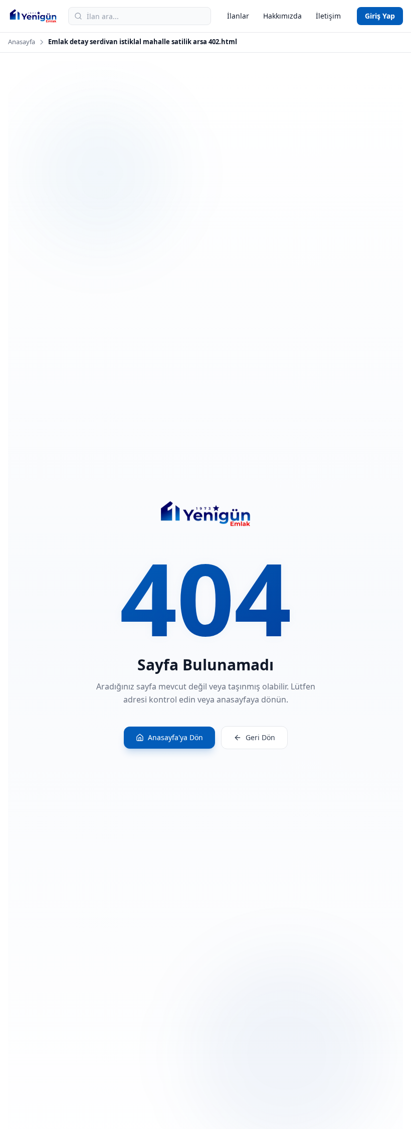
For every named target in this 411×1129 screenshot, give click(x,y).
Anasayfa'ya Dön (175, 737)
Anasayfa (21, 41)
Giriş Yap (380, 16)
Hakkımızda (282, 16)
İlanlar (238, 16)
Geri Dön (260, 737)
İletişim (328, 16)
